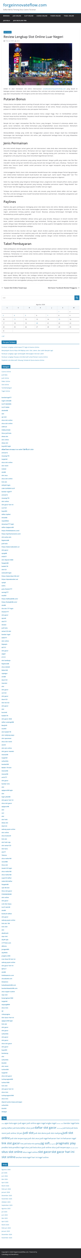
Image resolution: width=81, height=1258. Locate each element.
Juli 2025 (4, 1212)
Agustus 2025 (6, 1208)
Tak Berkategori (7, 388)
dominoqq (59, 1128)
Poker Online (55, 16)
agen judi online (29, 1123)
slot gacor (44, 1152)
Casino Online (42, 16)
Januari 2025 (6, 1231)
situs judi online (44, 1147)
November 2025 (7, 1199)
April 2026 (5, 1182)
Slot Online (28, 16)
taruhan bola (21, 1157)
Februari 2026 (6, 1189)
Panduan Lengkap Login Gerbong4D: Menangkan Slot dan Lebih (23, 354)
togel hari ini (32, 1157)
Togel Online (69, 16)
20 (37, 323)
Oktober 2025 (6, 1202)
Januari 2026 (6, 1192)
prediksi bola (7, 1147)
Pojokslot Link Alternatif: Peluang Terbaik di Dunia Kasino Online (23, 360)
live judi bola (25, 1143)
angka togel (51, 1123)
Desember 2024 (7, 1234)
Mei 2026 (5, 1179)
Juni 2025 (5, 1215)
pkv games (53, 1144)
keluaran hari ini (55, 1138)
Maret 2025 (5, 1225)
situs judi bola (31, 1147)
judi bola (66, 1128)
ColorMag (5, 1254)
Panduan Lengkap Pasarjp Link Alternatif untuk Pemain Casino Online (25, 357)
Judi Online (17, 16)
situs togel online (30, 1152)
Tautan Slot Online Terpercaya (15, 288)
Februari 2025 (6, 1228)
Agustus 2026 (6, 1169)
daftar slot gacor (45, 1128)
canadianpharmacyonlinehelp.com (54, 89)
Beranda (6, 16)
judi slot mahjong (54, 1133)
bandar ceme (60, 1123)
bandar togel (69, 1123)
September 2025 (7, 1205)
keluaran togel (69, 1138)
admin (18, 41)
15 (59, 319)
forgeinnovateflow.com (25, 5)
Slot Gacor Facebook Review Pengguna (62, 288)
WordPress (14, 1254)
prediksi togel (19, 1147)
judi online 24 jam (15, 1133)
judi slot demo (40, 1133)
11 (15, 319)
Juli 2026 (4, 1173)
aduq (3, 1123)
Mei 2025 (5, 1218)
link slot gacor (11, 1143)
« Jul (3, 336)
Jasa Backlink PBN (19, 20)
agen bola (9, 1123)
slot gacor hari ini (62, 1152)
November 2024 (7, 1238)
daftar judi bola (13, 1128)
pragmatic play (66, 1143)
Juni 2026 (5, 1176)
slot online (8, 1157)
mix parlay (35, 1143)
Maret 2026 (5, 1186)
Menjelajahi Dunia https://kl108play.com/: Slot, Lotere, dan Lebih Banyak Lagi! (27, 350)
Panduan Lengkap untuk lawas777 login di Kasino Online (20, 347)
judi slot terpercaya (18, 1138)
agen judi (17, 1123)
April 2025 (5, 1221)
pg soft (45, 1143)
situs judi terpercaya (61, 1147)
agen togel (41, 1123)
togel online (43, 1157)
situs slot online (12, 1152)
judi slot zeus (33, 1138)
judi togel (44, 1138)
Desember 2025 (7, 1195)
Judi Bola (6, 20)
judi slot (28, 1133)
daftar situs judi (27, 1128)
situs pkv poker (74, 1147)
